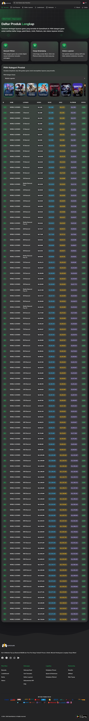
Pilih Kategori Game (9, 74)
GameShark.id (11, 716)
